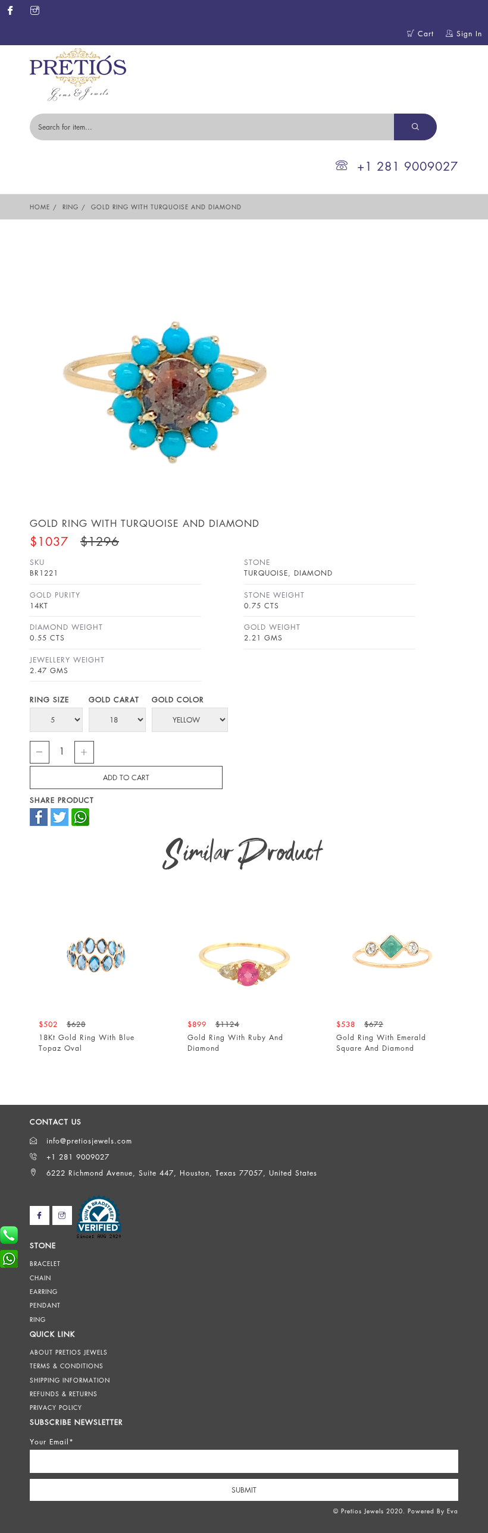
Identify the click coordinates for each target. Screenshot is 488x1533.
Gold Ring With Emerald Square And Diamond (381, 1042)
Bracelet (45, 1263)
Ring (70, 207)
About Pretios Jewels (69, 1352)
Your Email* (52, 1442)
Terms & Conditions (67, 1366)
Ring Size (49, 700)
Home (40, 207)
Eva (452, 1511)
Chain (40, 1278)
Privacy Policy (56, 1407)
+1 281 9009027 (407, 166)
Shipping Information (70, 1380)
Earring (44, 1291)
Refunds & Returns (64, 1394)
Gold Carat (114, 700)
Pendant (45, 1305)
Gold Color (178, 700)
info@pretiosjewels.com (87, 1141)
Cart (424, 34)
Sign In (467, 34)
